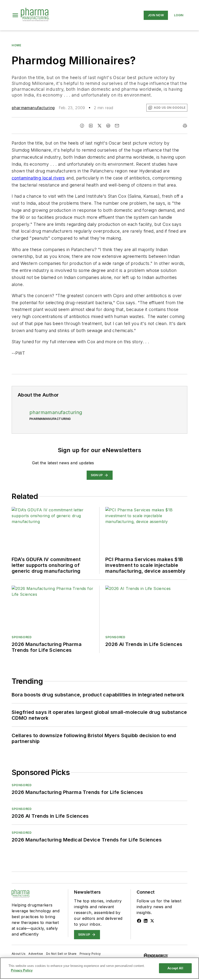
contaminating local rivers (38, 177)
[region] (99, 968)
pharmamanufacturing (33, 107)
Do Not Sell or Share (61, 953)
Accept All (175, 968)
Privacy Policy (90, 953)
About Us (18, 953)
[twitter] (99, 125)
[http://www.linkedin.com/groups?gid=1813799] (145, 920)
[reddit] (108, 125)
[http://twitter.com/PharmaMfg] (152, 920)
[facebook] (82, 125)
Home (16, 45)
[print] (184, 125)
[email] (117, 125)
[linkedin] (90, 125)
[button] (15, 15)
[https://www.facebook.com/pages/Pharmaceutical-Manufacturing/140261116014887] (139, 920)
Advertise (35, 953)
